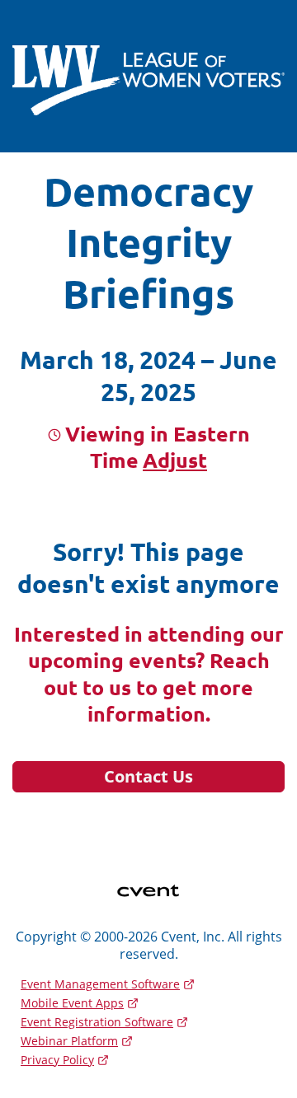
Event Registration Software (97, 1022)
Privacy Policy (57, 1060)
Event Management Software (100, 984)
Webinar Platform (69, 1041)
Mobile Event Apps (72, 1003)
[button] (173, 459)
